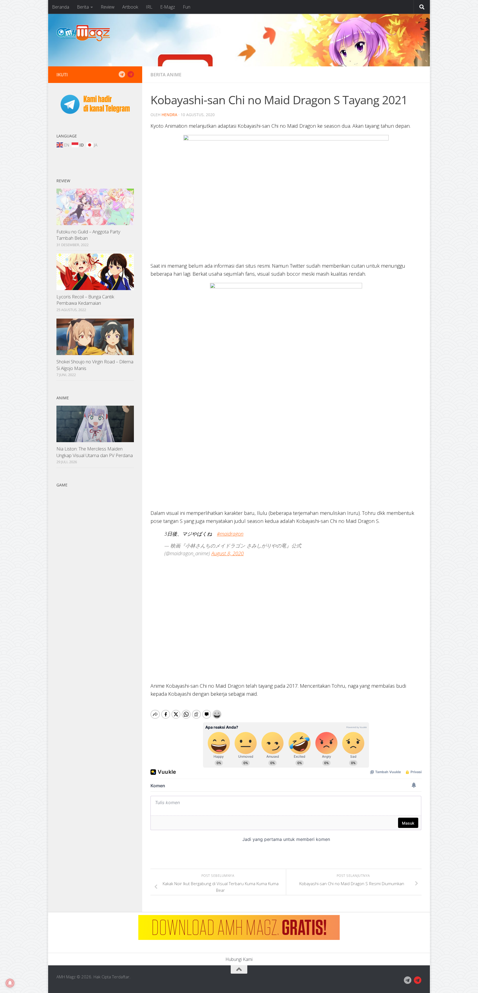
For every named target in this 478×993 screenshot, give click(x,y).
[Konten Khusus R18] (130, 74)
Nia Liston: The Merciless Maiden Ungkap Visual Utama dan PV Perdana (94, 451)
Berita (83, 7)
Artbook (130, 7)
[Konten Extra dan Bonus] (121, 74)
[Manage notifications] (10, 983)
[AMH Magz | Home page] (83, 33)
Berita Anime (165, 75)
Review (108, 7)
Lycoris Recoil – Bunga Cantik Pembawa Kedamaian (85, 299)
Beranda (60, 7)
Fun (186, 7)
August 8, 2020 (227, 553)
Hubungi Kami (239, 959)
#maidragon (230, 533)
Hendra (169, 114)
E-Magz (167, 7)
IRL (149, 7)
